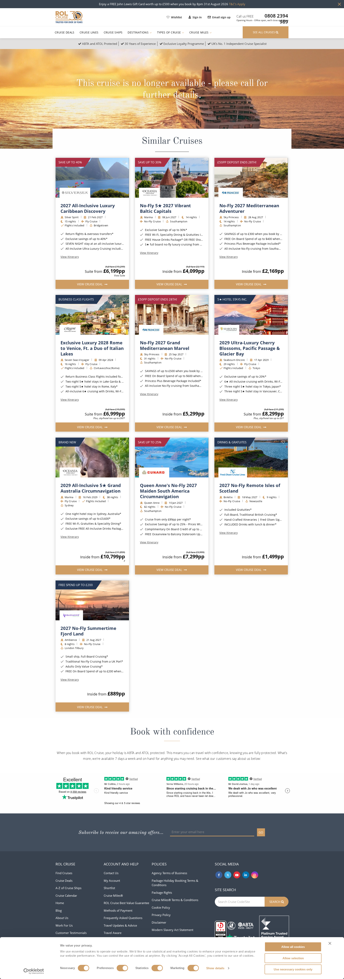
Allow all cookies (293, 947)
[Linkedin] (245, 874)
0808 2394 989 (276, 16)
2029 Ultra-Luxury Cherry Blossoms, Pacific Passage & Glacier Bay (249, 348)
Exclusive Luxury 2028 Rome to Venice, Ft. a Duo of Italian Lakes (92, 348)
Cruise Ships (113, 32)
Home (60, 903)
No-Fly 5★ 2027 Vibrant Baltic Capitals (165, 208)
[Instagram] (254, 874)
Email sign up (221, 17)
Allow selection (293, 958)
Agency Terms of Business (169, 873)
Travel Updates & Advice (120, 925)
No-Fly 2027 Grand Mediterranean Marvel (164, 345)
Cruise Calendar (66, 895)
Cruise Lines (89, 32)
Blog (59, 910)
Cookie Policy (161, 907)
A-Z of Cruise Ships (68, 888)
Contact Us (111, 873)
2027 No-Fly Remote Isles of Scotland (249, 488)
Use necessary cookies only (293, 969)
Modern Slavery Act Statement (172, 930)
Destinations (138, 32)
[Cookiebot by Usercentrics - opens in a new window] (33, 971)
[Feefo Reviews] (274, 930)
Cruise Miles (199, 32)
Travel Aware (112, 933)
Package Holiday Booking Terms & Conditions (175, 883)
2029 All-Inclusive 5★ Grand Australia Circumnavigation (91, 488)
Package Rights (162, 893)
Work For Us (64, 925)
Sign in (197, 17)
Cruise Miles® (113, 895)
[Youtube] (236, 874)
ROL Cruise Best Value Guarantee (126, 903)
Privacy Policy (161, 915)
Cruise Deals (64, 32)
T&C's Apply (237, 4)
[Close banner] (329, 943)
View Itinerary (70, 257)
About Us (62, 918)
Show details (215, 968)
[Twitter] (227, 874)
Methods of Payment (118, 910)
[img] (92, 178)
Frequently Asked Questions (123, 918)
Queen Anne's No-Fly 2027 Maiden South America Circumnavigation (168, 490)
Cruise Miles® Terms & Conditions (175, 900)
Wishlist (176, 17)
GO (261, 832)
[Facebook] (218, 874)
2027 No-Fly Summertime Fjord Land (88, 630)
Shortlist (109, 888)
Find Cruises (64, 873)
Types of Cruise (169, 32)
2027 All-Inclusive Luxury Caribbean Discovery (88, 208)
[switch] (122, 968)
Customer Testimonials (71, 933)
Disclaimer (159, 922)
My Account (112, 881)
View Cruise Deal (90, 284)
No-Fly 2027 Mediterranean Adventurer (249, 208)
